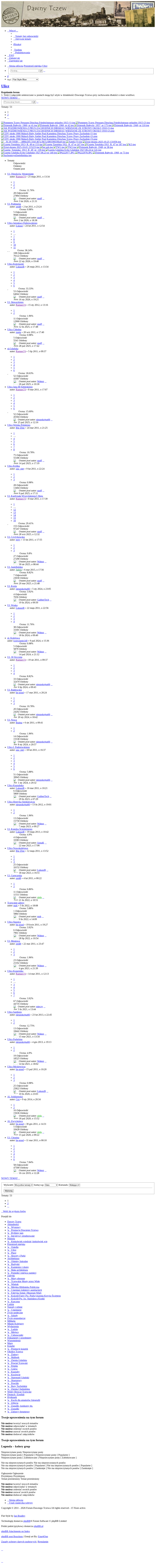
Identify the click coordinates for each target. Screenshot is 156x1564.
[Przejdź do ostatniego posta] (43, 198)
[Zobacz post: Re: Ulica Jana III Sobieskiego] (102, 141)
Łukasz (19, 225)
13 (14, 512)
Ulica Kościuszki (15, 264)
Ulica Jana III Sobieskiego (20, 387)
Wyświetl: (9, 1185)
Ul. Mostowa (13, 941)
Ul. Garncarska (14, 875)
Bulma (19, 722)
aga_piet (20, 468)
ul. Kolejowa (13, 638)
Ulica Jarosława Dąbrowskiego (22, 223)
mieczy (39, 1006)
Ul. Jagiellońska (15, 567)
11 (14, 247)
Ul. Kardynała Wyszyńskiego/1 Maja (25, 496)
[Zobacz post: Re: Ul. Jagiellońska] (16, 155)
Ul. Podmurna (14, 204)
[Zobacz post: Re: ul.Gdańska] (33, 141)
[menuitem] (25, 36)
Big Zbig (20, 427)
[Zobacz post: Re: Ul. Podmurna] (19, 125)
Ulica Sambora (14, 1012)
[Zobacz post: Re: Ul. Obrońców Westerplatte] (38, 122)
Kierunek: (64, 1185)
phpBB (26, 1521)
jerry (18, 539)
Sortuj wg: (39, 1185)
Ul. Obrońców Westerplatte (20, 174)
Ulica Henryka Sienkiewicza (21, 802)
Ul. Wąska (12, 605)
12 (14, 509)
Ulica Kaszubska (15, 785)
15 (14, 518)
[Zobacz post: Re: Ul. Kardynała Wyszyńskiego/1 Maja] (59, 147)
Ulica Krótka (13, 466)
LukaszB (20, 266)
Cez (18, 1099)
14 (14, 515)
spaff (39, 198)
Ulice (5, 86)
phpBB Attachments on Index (15, 1531)
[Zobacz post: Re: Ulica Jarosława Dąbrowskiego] (93, 125)
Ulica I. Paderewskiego (18, 747)
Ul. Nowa (12, 720)
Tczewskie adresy (15, 903)
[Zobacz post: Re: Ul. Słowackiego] (57, 128)
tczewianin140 (20, 640)
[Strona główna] (78, 14)
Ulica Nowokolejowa (17, 848)
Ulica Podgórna (14, 1039)
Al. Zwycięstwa (15, 1121)
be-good (20, 692)
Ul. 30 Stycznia (14, 657)
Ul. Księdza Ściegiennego (19, 829)
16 (14, 520)
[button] (8, 117)
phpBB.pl (38, 1526)
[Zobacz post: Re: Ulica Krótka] (131, 144)
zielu (39, 897)
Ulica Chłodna (14, 329)
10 (14, 245)
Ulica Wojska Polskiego (18, 425)
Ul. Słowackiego (15, 302)
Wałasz (40, 381)
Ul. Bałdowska (14, 690)
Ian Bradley (19, 1516)
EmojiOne (43, 1536)
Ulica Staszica (14, 922)
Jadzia (19, 569)
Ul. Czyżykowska (16, 537)
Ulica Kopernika (15, 971)
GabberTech (43, 599)
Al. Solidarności (15, 1096)
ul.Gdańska (12, 348)
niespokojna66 (43, 419)
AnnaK (40, 842)
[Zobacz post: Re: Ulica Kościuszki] (130, 125)
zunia (18, 332)
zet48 (18, 206)
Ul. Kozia (12, 586)
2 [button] (8, 114)
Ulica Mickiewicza (16, 1066)
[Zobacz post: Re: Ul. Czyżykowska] (66, 152)
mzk (15, 905)
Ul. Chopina (13, 1137)
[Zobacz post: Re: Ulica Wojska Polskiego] (64, 144)
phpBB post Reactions (12, 1536)
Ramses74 (21, 176)
